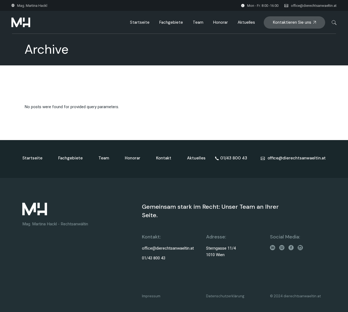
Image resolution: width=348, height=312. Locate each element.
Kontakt (163, 158)
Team (103, 158)
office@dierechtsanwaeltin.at (314, 5)
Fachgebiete (70, 158)
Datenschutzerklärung (225, 296)
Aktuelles (196, 158)
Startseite (32, 158)
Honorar (132, 158)
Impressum (151, 296)
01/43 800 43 (153, 258)
